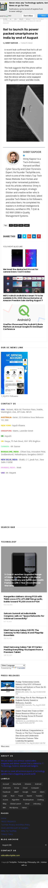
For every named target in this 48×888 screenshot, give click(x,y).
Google (25, 792)
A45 (15, 19)
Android (38, 784)
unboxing (37, 804)
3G (10, 19)
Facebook (6, 792)
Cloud (25, 788)
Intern (42, 792)
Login (5, 796)
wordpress (13, 807)
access (5, 800)
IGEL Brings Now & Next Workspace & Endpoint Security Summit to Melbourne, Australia (31, 700)
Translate (21, 668)
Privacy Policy (7, 834)
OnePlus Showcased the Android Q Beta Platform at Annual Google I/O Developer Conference (23, 326)
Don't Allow (28, 16)
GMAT (16, 792)
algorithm (15, 800)
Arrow (16, 788)
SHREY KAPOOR (32, 152)
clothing (40, 800)
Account (6, 784)
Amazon (28, 784)
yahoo (24, 807)
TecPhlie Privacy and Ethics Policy (15, 824)
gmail (27, 804)
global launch (15, 804)
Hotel (34, 792)
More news (5, 746)
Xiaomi (29, 796)
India (21, 19)
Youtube (39, 796)
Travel (20, 796)
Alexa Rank (17, 784)
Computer (35, 788)
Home (5, 19)
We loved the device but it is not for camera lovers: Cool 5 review (20, 270)
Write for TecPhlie (8, 831)
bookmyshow (28, 800)
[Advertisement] (24, 502)
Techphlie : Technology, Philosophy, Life (24, 862)
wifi (4, 807)
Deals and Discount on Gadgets (14, 828)
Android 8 (6, 788)
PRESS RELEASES (8, 821)
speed (28, 19)
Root (12, 796)
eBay (4, 804)
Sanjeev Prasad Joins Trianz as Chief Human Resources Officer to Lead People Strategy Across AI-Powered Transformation (29, 715)
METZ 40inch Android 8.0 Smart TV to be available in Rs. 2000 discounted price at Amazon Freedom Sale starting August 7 (23, 298)
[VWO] (9, 16)
